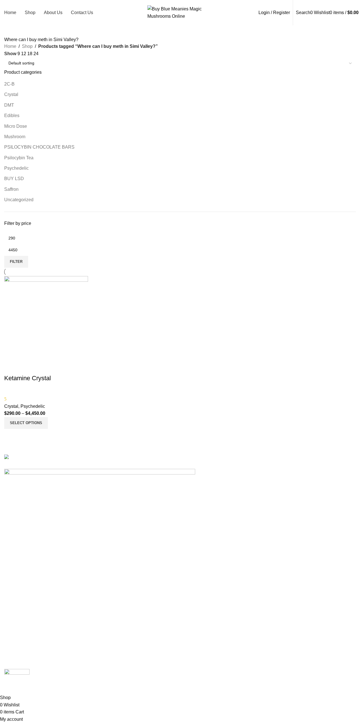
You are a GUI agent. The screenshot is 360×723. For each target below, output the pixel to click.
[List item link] (180, 521)
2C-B (9, 84)
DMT (9, 105)
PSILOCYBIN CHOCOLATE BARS (39, 147)
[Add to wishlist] (11, 367)
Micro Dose (15, 126)
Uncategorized (18, 199)
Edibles (11, 115)
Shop (27, 46)
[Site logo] (180, 12)
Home (10, 46)
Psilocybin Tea (18, 157)
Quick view (11, 436)
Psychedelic (16, 168)
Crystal (11, 94)
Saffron (11, 189)
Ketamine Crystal (27, 378)
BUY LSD (14, 178)
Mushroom (14, 136)
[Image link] (50, 457)
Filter (16, 261)
